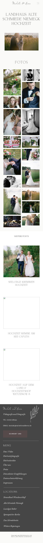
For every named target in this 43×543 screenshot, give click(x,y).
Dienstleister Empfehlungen (15, 473)
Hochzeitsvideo (9, 460)
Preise (5, 469)
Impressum (8, 482)
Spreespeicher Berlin (11, 514)
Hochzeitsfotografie (11, 456)
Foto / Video (8, 451)
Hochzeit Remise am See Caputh (21, 335)
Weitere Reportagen (11, 526)
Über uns (7, 464)
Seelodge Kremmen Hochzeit (21, 284)
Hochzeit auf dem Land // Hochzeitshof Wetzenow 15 (21, 390)
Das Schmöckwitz (10, 520)
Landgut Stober (10, 508)
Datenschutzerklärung (13, 478)
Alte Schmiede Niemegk (13, 503)
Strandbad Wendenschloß (14, 497)
